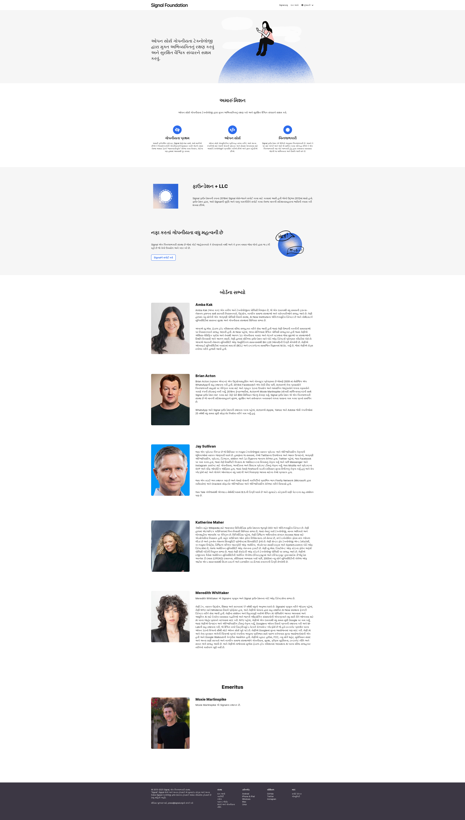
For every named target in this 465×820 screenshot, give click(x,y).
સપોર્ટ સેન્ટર (297, 794)
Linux (244, 804)
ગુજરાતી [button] (307, 5)
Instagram (271, 799)
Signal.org (283, 5)
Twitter (270, 796)
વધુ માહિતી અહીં (158, 797)
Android (245, 794)
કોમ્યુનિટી (296, 796)
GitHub (270, 794)
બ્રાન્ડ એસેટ (222, 802)
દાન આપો (294, 5)
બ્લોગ (219, 799)
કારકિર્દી (220, 796)
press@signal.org (175, 803)
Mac (244, 802)
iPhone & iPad (248, 796)
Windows (246, 799)
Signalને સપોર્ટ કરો (163, 257)
